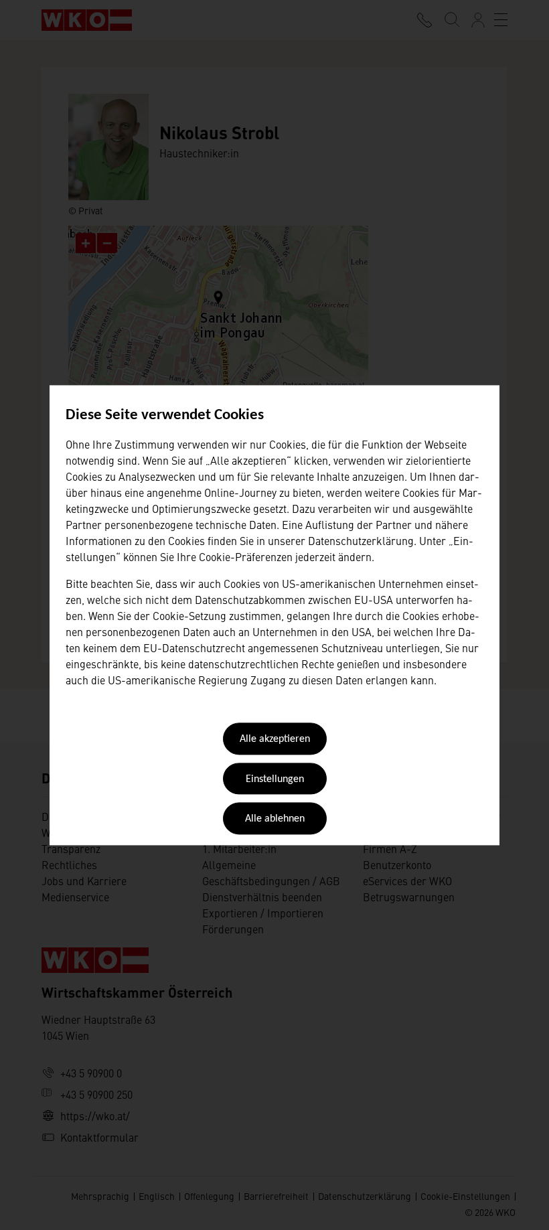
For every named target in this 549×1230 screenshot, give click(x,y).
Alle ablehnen (275, 819)
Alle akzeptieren (275, 740)
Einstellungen (275, 779)
